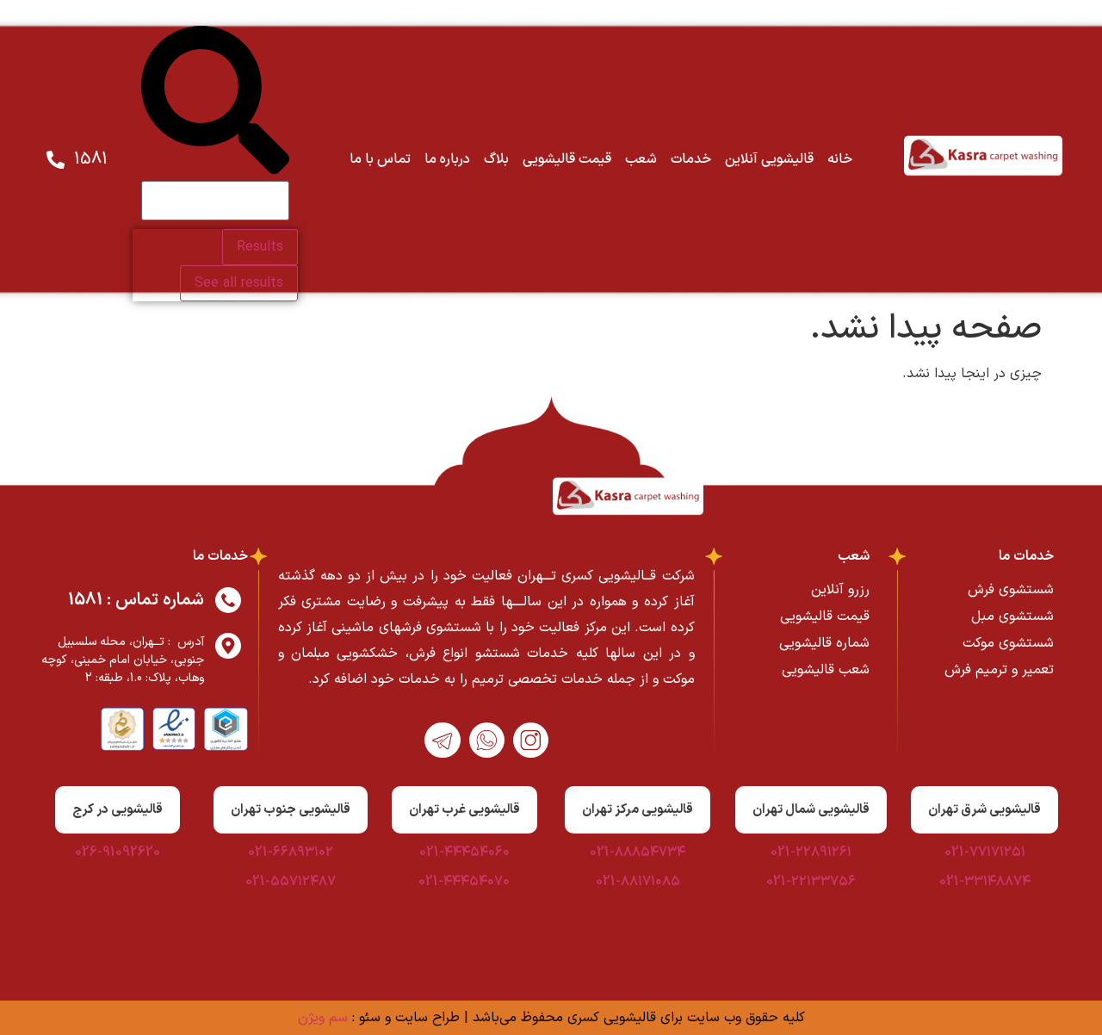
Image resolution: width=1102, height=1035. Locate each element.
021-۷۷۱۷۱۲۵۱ (984, 852)
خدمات (691, 159)
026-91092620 (117, 852)
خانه (839, 159)
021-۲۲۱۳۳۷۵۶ (811, 881)
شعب (641, 159)
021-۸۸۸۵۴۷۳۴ (637, 852)
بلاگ (496, 159)
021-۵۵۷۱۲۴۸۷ (290, 881)
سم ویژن (323, 1017)
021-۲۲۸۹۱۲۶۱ (811, 852)
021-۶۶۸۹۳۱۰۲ (290, 852)
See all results (239, 283)
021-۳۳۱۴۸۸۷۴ (985, 881)
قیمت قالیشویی (567, 159)
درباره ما (447, 159)
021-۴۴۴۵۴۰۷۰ (464, 881)
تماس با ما (380, 159)
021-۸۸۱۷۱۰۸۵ (638, 881)
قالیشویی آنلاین (769, 159)
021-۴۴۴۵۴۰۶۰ (464, 852)
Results (260, 247)
